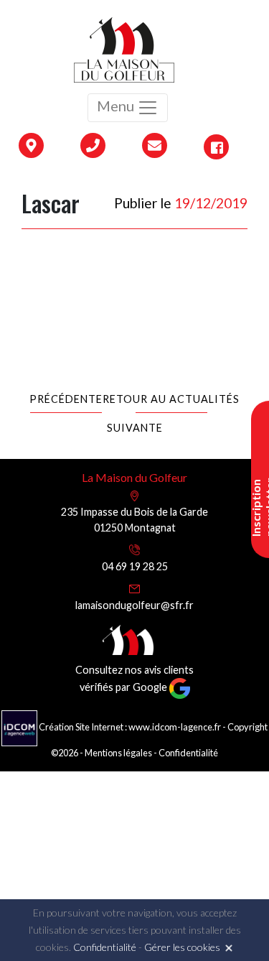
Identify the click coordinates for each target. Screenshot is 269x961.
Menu (117, 105)
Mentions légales (118, 752)
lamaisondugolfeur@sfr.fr (134, 605)
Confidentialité (188, 752)
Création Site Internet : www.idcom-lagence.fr (129, 727)
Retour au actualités (171, 399)
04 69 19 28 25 (135, 566)
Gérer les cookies (182, 947)
